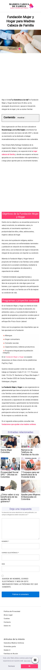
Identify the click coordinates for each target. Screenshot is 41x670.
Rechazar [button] (11, 666)
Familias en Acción (11, 653)
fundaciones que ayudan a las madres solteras (19, 424)
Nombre (5, 541)
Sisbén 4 (7, 650)
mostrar (20, 117)
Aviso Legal (8, 615)
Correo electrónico (10, 552)
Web (3, 564)
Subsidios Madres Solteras (14, 643)
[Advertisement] (20, 76)
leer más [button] (27, 661)
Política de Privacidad (12, 611)
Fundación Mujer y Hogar (15, 357)
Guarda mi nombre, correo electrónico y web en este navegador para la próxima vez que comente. (20, 583)
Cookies (7, 618)
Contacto (7, 622)
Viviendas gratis (10, 646)
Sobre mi (7, 626)
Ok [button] (29, 666)
